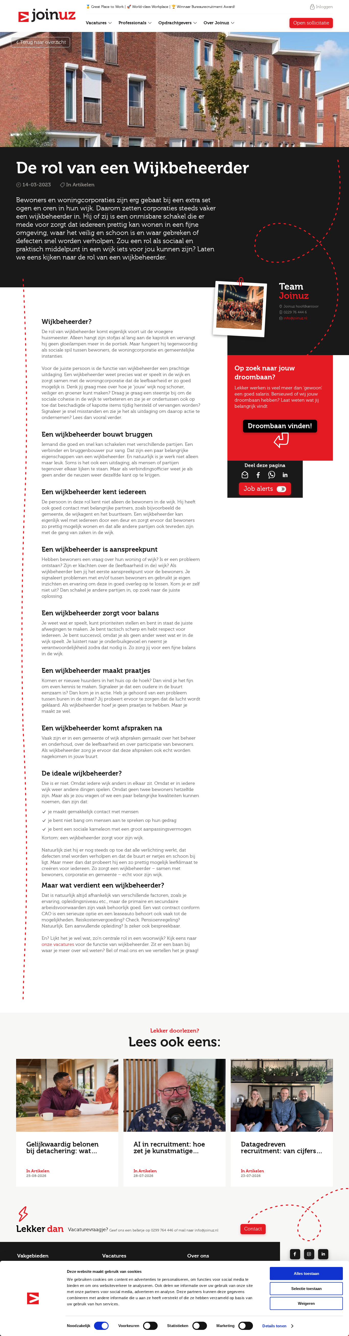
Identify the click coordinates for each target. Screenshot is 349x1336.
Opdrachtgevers (175, 22)
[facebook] (295, 1254)
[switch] (150, 1326)
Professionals (133, 22)
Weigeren (306, 1303)
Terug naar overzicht (43, 42)
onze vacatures (58, 944)
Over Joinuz (217, 22)
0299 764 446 (162, 1230)
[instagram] (309, 1254)
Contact (253, 1229)
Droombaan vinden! (280, 426)
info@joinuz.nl (295, 318)
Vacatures (97, 22)
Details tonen (274, 1326)
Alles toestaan (306, 1273)
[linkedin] (323, 1254)
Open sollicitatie (311, 23)
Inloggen (324, 7)
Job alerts (258, 489)
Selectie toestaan (306, 1288)
